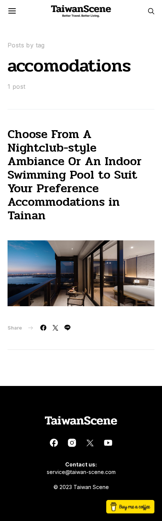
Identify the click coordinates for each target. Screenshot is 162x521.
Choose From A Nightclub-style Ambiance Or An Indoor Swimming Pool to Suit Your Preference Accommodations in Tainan (75, 175)
